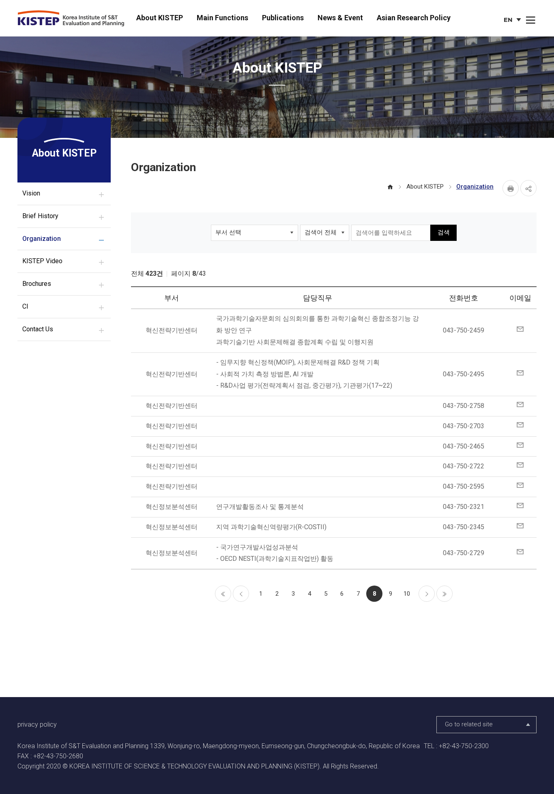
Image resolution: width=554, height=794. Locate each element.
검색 (444, 232)
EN (513, 20)
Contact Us (37, 329)
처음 (223, 594)
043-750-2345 (463, 527)
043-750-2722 (463, 466)
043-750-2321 (463, 507)
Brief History (40, 216)
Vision (31, 193)
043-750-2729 (463, 553)
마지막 (444, 594)
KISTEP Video (42, 261)
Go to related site (469, 724)
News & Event (340, 17)
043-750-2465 (463, 446)
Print (510, 188)
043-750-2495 (463, 374)
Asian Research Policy (414, 17)
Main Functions (222, 17)
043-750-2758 (463, 406)
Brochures (36, 284)
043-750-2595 (463, 486)
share (528, 188)
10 (407, 593)
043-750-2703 (463, 426)
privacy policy (37, 724)
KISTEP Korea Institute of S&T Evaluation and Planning (73, 18)
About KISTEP (159, 17)
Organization (41, 238)
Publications (283, 17)
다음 (427, 594)
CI (25, 306)
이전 (241, 594)
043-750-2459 (463, 330)
